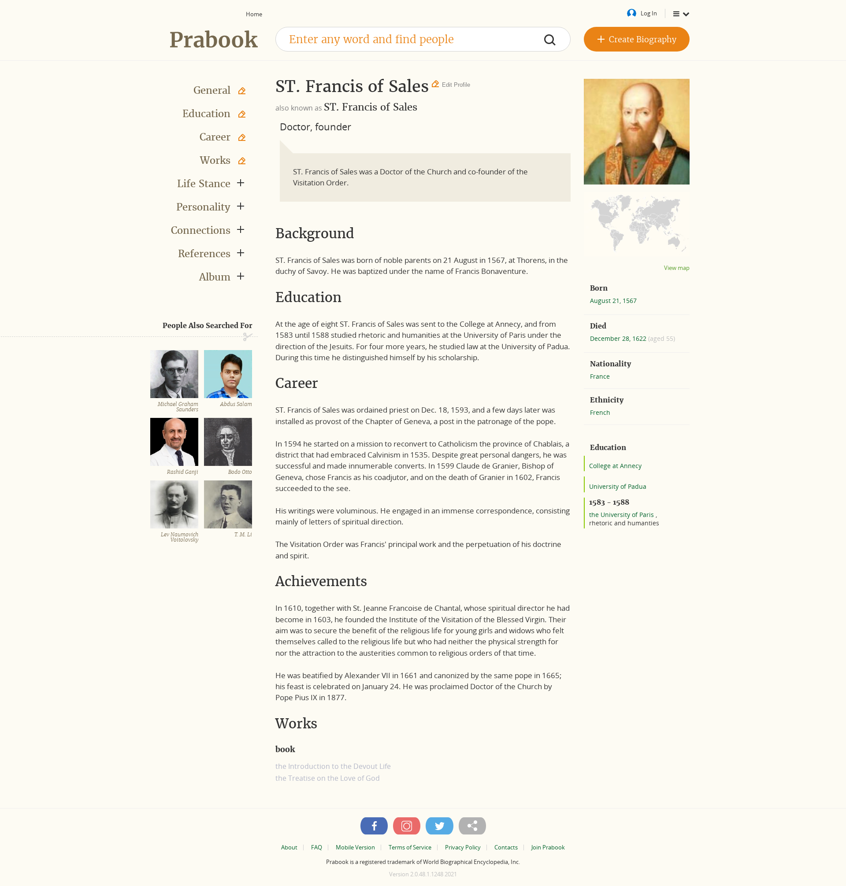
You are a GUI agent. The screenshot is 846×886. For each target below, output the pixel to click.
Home (254, 14)
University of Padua (617, 486)
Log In (649, 13)
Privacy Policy (463, 847)
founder (333, 126)
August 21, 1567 (613, 300)
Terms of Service (410, 847)
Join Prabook (548, 847)
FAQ (316, 847)
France (600, 376)
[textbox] (423, 39)
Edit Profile (456, 84)
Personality (203, 207)
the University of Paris (622, 514)
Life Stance (203, 183)
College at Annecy (615, 465)
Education (206, 113)
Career (215, 137)
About (289, 847)
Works (215, 160)
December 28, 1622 (619, 338)
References (204, 253)
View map (677, 268)
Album (214, 277)
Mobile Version (355, 847)
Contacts (506, 847)
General (211, 90)
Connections (200, 230)
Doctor (295, 126)
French (600, 412)
